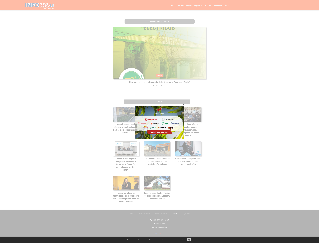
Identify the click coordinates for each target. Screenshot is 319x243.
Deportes (180, 5)
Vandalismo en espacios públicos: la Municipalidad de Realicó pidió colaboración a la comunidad (126, 128)
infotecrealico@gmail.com (159, 227)
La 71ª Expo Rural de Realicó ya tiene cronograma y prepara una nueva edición (157, 195)
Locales (189, 5)
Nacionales (218, 5)
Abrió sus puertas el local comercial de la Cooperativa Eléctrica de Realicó (159, 82)
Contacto (131, 214)
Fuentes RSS (174, 214)
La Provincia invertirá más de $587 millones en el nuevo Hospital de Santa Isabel (158, 161)
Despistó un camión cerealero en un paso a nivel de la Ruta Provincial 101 (157, 127)
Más (226, 5)
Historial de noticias (144, 214)
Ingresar (187, 214)
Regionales (198, 5)
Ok (189, 240)
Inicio (172, 5)
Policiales (208, 5)
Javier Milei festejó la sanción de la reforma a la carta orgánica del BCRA (189, 161)
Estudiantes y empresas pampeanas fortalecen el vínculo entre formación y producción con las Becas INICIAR (125, 164)
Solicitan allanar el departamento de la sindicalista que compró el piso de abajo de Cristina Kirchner (126, 197)
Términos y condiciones (161, 214)
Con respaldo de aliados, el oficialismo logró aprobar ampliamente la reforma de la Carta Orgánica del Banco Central (188, 130)
